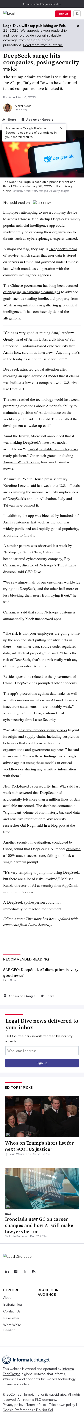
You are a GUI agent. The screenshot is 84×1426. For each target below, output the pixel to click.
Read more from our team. (43, 45)
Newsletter (11, 1318)
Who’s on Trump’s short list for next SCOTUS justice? (39, 1146)
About (7, 1297)
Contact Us (11, 1311)
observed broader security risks (43, 729)
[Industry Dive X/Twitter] (24, 1271)
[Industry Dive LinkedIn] (6, 1271)
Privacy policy (13, 1404)
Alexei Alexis (23, 106)
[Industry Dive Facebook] (15, 1271)
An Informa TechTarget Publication (42, 4)
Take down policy (62, 1404)
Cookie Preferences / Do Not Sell (28, 1410)
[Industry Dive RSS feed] (33, 1271)
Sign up (63, 13)
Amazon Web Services (21, 461)
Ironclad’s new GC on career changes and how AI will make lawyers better (39, 1225)
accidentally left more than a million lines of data (41, 799)
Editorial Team (14, 1304)
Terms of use (36, 1404)
